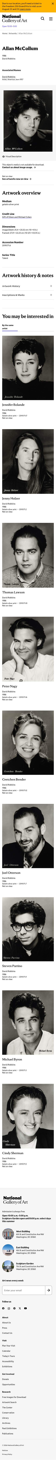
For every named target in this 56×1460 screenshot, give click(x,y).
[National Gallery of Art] (28, 1199)
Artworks (13, 33)
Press (4, 1327)
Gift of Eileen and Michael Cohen (17, 217)
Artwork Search (9, 1402)
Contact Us (7, 1333)
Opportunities (8, 1384)
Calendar (6, 1351)
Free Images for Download (14, 1397)
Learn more (25, 9)
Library (5, 1418)
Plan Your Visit (8, 1345)
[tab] (10, 327)
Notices (5, 1450)
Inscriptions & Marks (13, 295)
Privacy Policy (7, 1454)
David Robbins (8, 76)
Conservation (8, 1412)
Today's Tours (8, 1356)
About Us (6, 1322)
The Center (7, 1407)
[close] (53, 3)
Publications (7, 1433)
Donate (5, 1379)
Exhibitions (7, 1366)
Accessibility (8, 1361)
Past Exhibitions (9, 1428)
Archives (6, 1423)
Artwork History (11, 286)
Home (4, 33)
